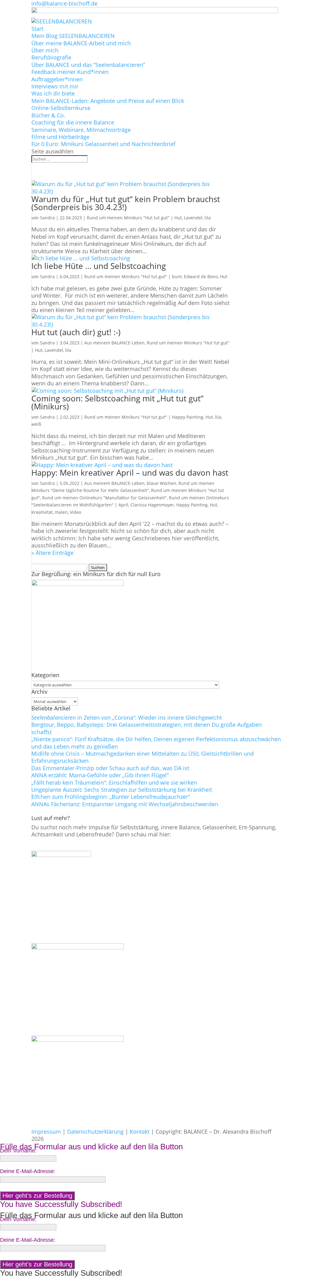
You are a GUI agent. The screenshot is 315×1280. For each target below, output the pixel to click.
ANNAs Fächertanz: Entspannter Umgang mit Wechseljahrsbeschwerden (124, 804)
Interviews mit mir (54, 86)
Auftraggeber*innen (57, 79)
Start (37, 28)
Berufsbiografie (51, 57)
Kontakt (140, 1131)
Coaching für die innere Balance (72, 122)
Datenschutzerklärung (95, 1131)
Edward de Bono (201, 276)
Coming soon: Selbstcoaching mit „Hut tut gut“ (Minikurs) (117, 402)
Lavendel (193, 218)
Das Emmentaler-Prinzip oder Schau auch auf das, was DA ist (110, 768)
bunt (177, 276)
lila (208, 218)
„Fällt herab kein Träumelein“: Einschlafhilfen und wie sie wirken (114, 782)
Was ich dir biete (53, 93)
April (123, 505)
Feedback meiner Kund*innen (70, 71)
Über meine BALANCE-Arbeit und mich (81, 43)
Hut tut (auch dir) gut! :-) (76, 332)
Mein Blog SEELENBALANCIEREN (73, 35)
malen (61, 512)
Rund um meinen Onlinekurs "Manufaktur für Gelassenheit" (104, 498)
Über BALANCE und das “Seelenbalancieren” (88, 64)
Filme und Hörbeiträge (60, 136)
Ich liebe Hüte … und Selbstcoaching (98, 265)
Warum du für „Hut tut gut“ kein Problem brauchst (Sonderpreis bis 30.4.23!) (125, 203)
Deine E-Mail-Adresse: (27, 1171)
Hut (178, 218)
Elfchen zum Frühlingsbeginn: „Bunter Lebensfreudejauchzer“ (110, 796)
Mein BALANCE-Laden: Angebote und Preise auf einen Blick (107, 100)
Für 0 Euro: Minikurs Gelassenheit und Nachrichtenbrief (103, 144)
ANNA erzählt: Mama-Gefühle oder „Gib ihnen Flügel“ (100, 775)
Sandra (47, 218)
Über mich (44, 50)
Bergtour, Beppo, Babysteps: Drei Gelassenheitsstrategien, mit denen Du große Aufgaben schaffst (146, 728)
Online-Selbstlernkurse (60, 108)
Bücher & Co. (48, 115)
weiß (36, 424)
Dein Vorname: (18, 1151)
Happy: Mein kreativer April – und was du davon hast (129, 472)
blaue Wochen (161, 483)
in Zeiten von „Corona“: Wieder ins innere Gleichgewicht (126, 717)
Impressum (46, 1131)
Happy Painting (187, 417)
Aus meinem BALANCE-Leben (114, 343)
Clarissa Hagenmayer (152, 505)
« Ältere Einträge (52, 552)
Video (75, 512)
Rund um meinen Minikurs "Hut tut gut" (128, 218)
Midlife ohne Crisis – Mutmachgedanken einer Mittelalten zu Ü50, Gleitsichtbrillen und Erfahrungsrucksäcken (142, 757)
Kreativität (42, 512)
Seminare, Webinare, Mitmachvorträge (81, 129)
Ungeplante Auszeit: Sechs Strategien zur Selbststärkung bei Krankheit (121, 789)
